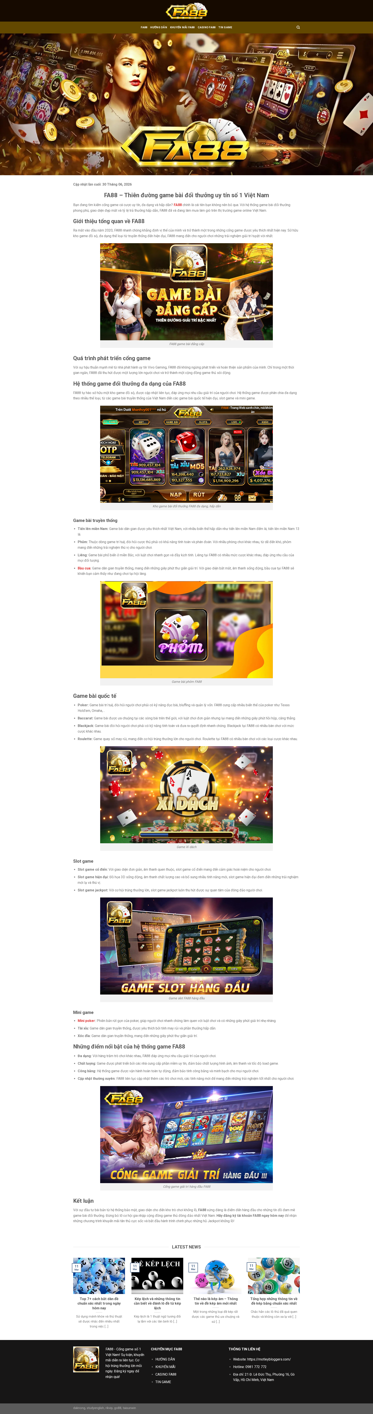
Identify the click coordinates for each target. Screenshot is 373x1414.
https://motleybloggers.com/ (269, 1359)
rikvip (109, 1408)
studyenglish (95, 1408)
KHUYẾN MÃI (165, 1367)
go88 (117, 1408)
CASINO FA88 (207, 27)
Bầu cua (84, 568)
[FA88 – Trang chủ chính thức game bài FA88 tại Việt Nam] (186, 10)
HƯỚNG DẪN (158, 27)
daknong (79, 1408)
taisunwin (129, 1408)
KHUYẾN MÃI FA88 (182, 27)
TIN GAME (225, 27)
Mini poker (86, 1021)
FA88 (144, 27)
